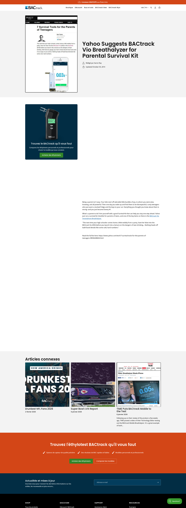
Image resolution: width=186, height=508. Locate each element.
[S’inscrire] (158, 482)
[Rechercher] (151, 7)
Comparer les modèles (105, 461)
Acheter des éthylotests (51, 155)
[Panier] (159, 7)
